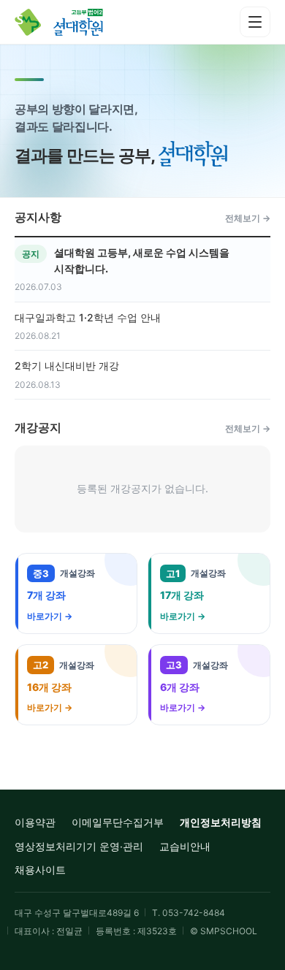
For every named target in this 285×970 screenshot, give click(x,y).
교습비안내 (184, 846)
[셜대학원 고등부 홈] (69, 22)
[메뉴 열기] (255, 22)
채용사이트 (40, 869)
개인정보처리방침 (221, 822)
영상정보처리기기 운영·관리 (79, 846)
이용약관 (35, 822)
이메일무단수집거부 (118, 822)
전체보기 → (247, 218)
